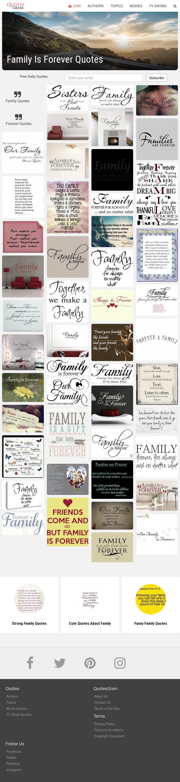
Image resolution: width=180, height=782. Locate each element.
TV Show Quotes (18, 714)
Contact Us (102, 702)
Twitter (11, 757)
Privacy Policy (104, 723)
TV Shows (157, 6)
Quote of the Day (107, 708)
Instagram (13, 769)
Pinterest (12, 763)
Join (76, 6)
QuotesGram (15, 6)
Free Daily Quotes (34, 76)
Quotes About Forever (151, 623)
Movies (136, 6)
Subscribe (156, 77)
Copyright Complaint (109, 736)
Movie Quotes (16, 708)
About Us (101, 696)
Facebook (13, 751)
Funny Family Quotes (90, 623)
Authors (96, 6)
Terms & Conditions (108, 729)
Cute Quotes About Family (29, 623)
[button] (175, 6)
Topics (117, 6)
